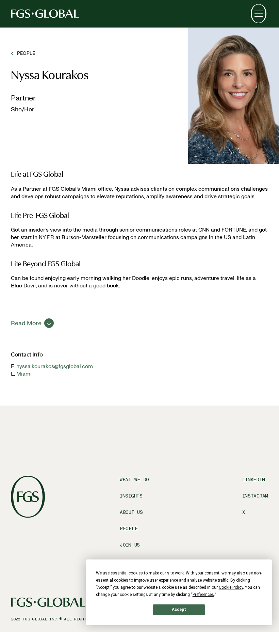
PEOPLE (26, 53)
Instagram (255, 496)
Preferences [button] (203, 594)
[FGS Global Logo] (45, 13)
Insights (131, 496)
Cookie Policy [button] (231, 587)
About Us (131, 512)
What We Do (134, 480)
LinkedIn (253, 480)
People (128, 529)
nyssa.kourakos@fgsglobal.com (54, 366)
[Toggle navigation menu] (258, 13)
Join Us (130, 545)
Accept (179, 609)
